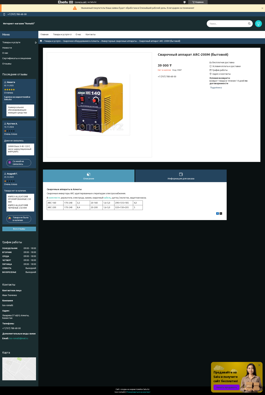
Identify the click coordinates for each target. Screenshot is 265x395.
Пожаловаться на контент (138, 392)
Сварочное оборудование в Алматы (81, 41)
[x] (221, 214)
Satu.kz (146, 389)
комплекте (54, 198)
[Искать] (249, 23)
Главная (44, 34)
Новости (7, 47)
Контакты (91, 34)
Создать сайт (81, 2)
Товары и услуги (61, 34)
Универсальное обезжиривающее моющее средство (17, 110)
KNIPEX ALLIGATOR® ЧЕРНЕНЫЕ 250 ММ (18, 206)
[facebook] (217, 214)
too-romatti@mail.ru (18, 338)
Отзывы (6, 63)
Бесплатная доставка (223, 62)
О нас (78, 34)
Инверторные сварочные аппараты (119, 41)
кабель (107, 198)
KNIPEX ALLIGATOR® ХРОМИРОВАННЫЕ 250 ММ (19, 199)
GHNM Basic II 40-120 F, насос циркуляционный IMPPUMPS (19, 149)
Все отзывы (19, 229)
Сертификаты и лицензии (16, 58)
